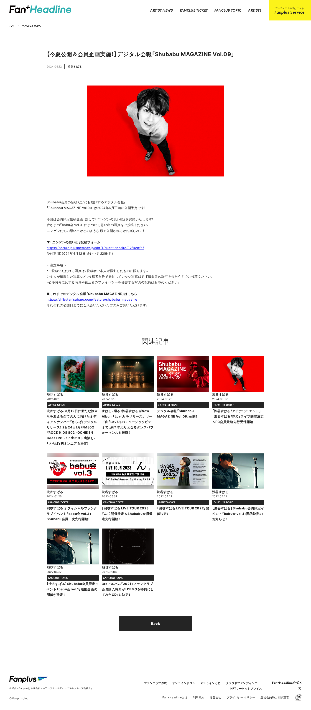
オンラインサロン (183, 683)
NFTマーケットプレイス (246, 688)
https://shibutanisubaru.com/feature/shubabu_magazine (92, 299)
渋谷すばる (75, 66)
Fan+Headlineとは (175, 697)
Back (155, 623)
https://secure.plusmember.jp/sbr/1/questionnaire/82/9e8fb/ (95, 247)
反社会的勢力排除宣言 (274, 697)
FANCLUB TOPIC (31, 25)
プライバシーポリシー (241, 697)
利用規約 (198, 697)
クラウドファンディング (241, 683)
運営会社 (215, 697)
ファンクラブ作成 (155, 683)
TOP (11, 25)
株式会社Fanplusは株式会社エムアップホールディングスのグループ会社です (51, 688)
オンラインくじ (211, 683)
